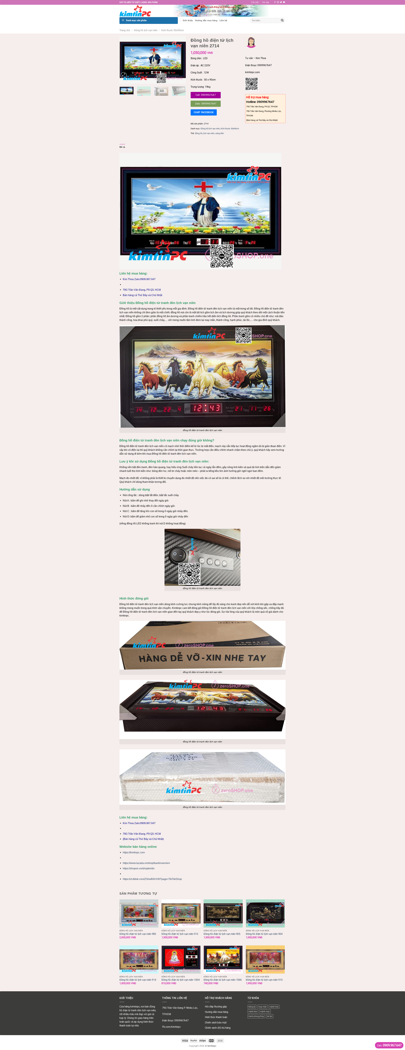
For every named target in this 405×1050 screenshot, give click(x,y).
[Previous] (125, 60)
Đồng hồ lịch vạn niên (145, 30)
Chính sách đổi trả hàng (218, 1027)
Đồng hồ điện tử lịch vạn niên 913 (180, 933)
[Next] (180, 60)
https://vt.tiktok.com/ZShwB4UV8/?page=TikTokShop (152, 879)
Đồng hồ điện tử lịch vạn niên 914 (137, 979)
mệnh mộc (265, 1011)
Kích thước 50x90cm (172, 30)
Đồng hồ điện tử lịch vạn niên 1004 (181, 979)
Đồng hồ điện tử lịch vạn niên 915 (264, 979)
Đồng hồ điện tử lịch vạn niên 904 (264, 933)
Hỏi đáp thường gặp (216, 1006)
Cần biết (255, 2)
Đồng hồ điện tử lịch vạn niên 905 (222, 933)
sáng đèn (219, 133)
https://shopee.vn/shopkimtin (139, 868)
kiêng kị (252, 1007)
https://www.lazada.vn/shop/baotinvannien (146, 863)
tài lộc (269, 1016)
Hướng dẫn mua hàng (216, 1011)
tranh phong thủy (256, 1016)
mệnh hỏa (274, 1007)
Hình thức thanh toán (216, 1017)
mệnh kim (253, 1011)
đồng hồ (198, 133)
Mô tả (122, 147)
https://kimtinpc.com (134, 852)
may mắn (262, 1007)
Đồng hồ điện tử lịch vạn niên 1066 (223, 979)
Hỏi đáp (265, 2)
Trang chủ (124, 30)
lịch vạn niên (208, 133)
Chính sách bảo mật (216, 1022)
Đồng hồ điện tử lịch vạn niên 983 (137, 933)
